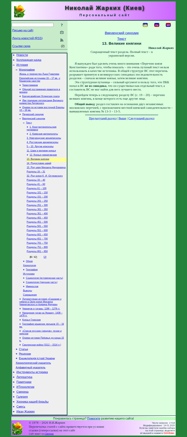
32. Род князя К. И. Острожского (45, 175)
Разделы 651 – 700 (37, 238)
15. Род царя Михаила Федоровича (46, 167)
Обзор (29, 261)
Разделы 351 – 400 (37, 213)
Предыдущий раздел (103, 118)
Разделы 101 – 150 (37, 192)
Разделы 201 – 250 (37, 201)
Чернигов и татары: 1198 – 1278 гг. (41, 308)
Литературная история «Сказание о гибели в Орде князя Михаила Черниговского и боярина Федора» (40, 302)
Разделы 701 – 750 (37, 243)
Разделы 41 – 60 (36, 184)
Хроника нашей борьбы (32, 401)
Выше (122, 118)
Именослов (32, 286)
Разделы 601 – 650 (37, 234)
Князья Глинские (31, 319)
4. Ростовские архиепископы (42, 142)
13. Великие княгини (38, 159)
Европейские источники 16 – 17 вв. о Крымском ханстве (39, 79)
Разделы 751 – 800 (37, 247)
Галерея (22, 396)
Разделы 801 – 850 (37, 251)
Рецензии (25, 353)
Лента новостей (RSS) (27, 38)
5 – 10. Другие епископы (40, 146)
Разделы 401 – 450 (37, 217)
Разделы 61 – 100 (36, 188)
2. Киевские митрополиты (44, 133)
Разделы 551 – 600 (37, 230)
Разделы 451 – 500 (37, 222)
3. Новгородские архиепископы (44, 138)
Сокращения (30, 294)
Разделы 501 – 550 (37, 226)
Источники (29, 273)
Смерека (22, 391)
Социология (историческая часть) (44, 278)
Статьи (23, 349)
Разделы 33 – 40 (36, 180)
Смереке (49, 434)
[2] (45, 257)
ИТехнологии (25, 386)
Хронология (29, 265)
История (22, 64)
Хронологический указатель (33, 362)
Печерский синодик (33, 114)
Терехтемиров (30, 85)
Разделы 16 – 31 (36, 171)
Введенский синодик (33, 118)
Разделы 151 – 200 (37, 196)
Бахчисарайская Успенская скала (41, 96)
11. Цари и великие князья (41, 150)
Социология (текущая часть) (41, 282)
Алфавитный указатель (30, 367)
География (32, 269)
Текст (29, 122)
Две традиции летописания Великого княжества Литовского (41, 102)
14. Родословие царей (39, 163)
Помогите (93, 418)
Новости (22, 55)
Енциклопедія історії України (37, 358)
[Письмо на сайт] (61, 32)
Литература (24, 377)
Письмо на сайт (22, 30)
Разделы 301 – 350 (37, 209)
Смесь (20, 406)
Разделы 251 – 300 (37, 205)
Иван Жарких (25, 411)
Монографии (27, 69)
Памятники (23, 382)
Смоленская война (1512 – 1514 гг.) (41, 344)
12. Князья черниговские (43, 154)
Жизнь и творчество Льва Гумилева (39, 74)
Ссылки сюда (21, 46)
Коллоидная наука (28, 59)
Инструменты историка (32, 372)
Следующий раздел (141, 118)
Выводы (27, 290)
